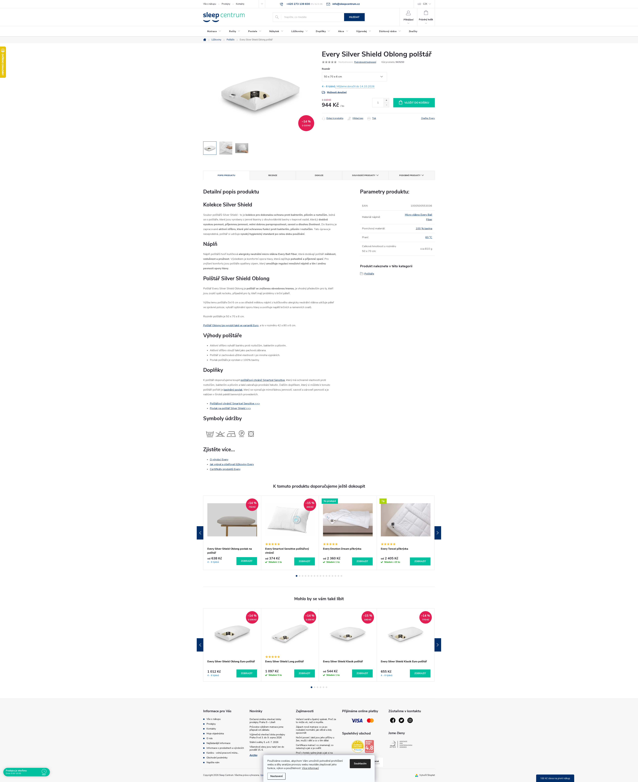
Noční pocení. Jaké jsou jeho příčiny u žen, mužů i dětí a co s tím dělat (315, 739)
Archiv (253, 755)
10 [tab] (323, 576)
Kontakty (240, 3)
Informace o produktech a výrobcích (225, 748)
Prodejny (226, 3)
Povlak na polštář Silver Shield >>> (230, 408)
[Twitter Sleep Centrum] (401, 720)
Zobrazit (247, 561)
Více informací (310, 768)
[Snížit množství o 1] (386, 105)
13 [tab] (332, 576)
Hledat (354, 17)
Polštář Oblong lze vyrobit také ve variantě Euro (231, 325)
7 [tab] (314, 576)
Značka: (428, 118)
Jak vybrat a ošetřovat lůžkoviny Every (232, 464)
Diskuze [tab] (319, 175)
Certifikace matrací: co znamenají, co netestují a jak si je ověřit (314, 747)
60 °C (428, 237)
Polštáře (369, 274)
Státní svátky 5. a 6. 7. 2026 (264, 742)
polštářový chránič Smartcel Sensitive (263, 380)
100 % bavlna (424, 228)
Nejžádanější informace (218, 743)
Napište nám (213, 762)
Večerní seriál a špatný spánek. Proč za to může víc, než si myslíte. (316, 721)
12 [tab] (329, 576)
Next (437, 533)
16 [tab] (341, 576)
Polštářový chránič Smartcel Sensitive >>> (235, 403)
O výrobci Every (219, 459)
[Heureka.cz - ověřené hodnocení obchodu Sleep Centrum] (357, 746)
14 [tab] (335, 576)
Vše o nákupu (209, 3)
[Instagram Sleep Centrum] (410, 720)
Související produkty (363, 175)
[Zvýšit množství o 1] (386, 100)
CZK (425, 3)
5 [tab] (308, 576)
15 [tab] (338, 576)
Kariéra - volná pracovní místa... (223, 752)
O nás (210, 738)
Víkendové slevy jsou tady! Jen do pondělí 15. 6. (267, 748)
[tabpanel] (232, 533)
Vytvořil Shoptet (427, 775)
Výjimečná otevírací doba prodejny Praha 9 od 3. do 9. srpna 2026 (267, 736)
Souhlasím (360, 763)
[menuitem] (214, 31)
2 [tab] (299, 576)
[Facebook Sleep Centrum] (392, 720)
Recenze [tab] (272, 175)
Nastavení (276, 776)
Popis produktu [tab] (226, 175)
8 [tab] (317, 576)
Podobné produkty (409, 175)
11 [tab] (326, 576)
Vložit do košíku (416, 103)
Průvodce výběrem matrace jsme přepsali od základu (266, 728)
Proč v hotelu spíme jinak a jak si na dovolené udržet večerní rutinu (314, 754)
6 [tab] (311, 576)
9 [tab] (320, 576)
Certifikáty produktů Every (225, 469)
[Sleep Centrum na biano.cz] (369, 746)
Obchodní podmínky (217, 757)
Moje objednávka (215, 733)
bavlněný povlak (233, 390)
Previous (200, 533)
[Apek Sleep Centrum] (400, 744)
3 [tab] (302, 576)
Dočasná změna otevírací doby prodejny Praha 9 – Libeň (265, 721)
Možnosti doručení (337, 92)
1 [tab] (296, 576)
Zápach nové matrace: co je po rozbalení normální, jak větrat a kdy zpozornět (314, 729)
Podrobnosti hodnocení (365, 62)
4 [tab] (305, 576)
